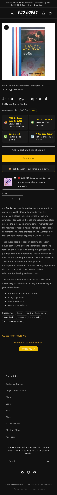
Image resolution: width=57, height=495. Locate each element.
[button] (6, 13)
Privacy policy (46, 484)
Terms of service (20, 489)
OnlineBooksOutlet (18, 484)
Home (4, 85)
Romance (22, 317)
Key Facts (10, 437)
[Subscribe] (48, 461)
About (9, 397)
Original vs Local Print (16, 390)
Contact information (37, 489)
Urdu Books (35, 317)
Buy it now (28, 158)
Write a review (28, 348)
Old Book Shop (13, 430)
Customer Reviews (14, 384)
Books (19, 313)
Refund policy (33, 484)
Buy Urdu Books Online (36, 313)
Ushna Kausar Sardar (16, 104)
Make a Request (13, 423)
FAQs (8, 410)
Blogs (8, 417)
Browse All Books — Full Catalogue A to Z (26, 85)
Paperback (8, 317)
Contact (9, 404)
